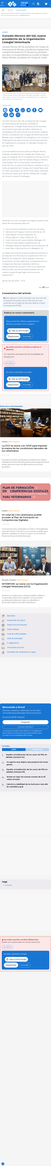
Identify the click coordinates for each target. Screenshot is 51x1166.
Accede (27, 336)
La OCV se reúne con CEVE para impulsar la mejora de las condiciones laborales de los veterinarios (24, 448)
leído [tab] (13, 749)
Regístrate (13, 336)
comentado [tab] (37, 749)
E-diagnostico (13, 643)
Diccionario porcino (15, 647)
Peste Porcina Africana (17, 625)
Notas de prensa (14, 442)
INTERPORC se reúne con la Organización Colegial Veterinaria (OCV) (25, 585)
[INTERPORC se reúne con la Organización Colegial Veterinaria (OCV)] (25, 561)
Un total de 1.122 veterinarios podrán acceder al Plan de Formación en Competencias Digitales (22, 517)
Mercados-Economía (9, 580)
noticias (8, 885)
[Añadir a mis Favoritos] (5, 114)
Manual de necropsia (16, 620)
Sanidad (5, 32)
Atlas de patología (14, 638)
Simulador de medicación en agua (21, 652)
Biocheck (11, 616)
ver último (9, 363)
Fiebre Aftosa (13, 629)
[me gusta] (18, 114)
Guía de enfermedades (16, 634)
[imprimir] (11, 114)
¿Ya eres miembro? (25, 727)
